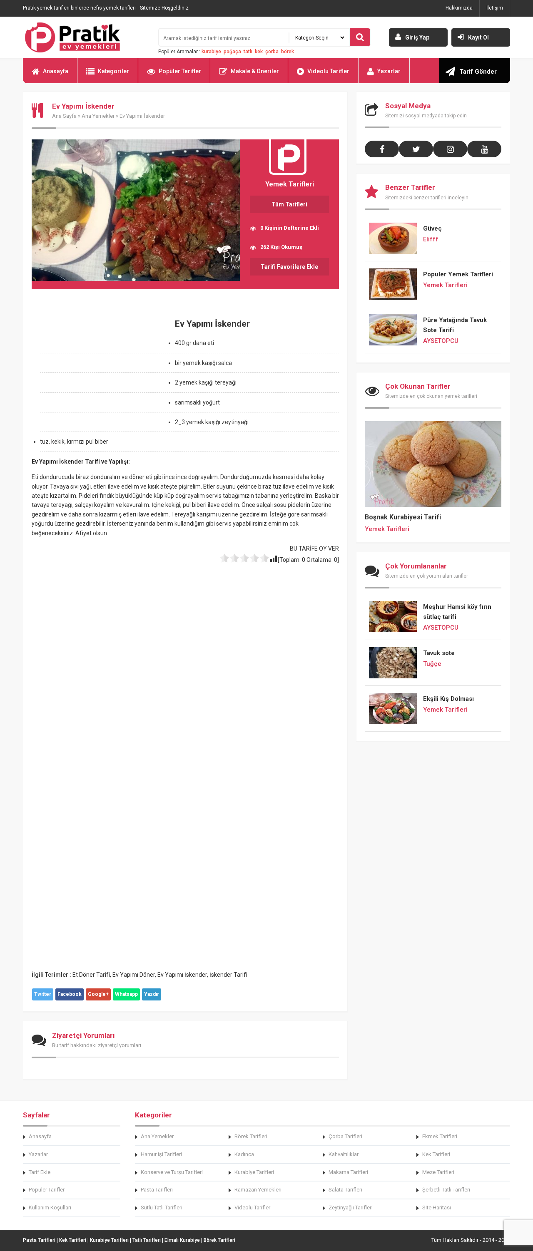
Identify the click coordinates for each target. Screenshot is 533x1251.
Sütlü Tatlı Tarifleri (161, 1207)
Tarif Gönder (478, 71)
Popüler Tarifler (180, 71)
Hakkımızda (459, 8)
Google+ (98, 994)
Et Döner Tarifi (91, 974)
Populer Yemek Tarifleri (458, 274)
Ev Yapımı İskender (182, 974)
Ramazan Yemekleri (257, 1189)
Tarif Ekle (39, 1172)
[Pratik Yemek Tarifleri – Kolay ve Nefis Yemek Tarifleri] (85, 37)
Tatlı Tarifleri (146, 1240)
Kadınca (244, 1154)
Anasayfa (55, 71)
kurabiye (211, 52)
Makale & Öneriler (255, 71)
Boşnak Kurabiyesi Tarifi (403, 517)
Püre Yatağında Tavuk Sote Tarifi (455, 325)
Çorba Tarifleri (345, 1136)
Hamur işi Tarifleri (161, 1154)
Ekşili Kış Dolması (448, 698)
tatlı (248, 52)
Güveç (432, 228)
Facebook (69, 994)
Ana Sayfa (64, 116)
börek (287, 52)
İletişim (494, 8)
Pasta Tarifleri (157, 1189)
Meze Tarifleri (438, 1172)
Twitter (42, 994)
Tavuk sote (439, 653)
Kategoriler (113, 71)
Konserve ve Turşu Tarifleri (172, 1172)
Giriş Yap (417, 37)
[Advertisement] (102, 371)
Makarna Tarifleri (348, 1172)
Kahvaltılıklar (344, 1154)
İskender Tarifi (228, 974)
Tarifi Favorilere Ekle (289, 266)
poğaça (232, 52)
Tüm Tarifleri (289, 204)
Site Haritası (436, 1207)
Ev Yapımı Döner (133, 974)
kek (259, 52)
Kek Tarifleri (436, 1154)
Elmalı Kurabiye (182, 1240)
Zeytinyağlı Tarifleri (351, 1207)
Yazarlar (389, 71)
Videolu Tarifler (328, 71)
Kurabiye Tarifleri (254, 1172)
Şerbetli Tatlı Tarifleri (446, 1189)
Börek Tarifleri (250, 1136)
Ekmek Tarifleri (439, 1136)
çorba (272, 52)
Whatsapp (126, 994)
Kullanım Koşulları (50, 1207)
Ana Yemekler (98, 116)
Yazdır (151, 994)
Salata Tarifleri (345, 1189)
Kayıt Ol (478, 37)
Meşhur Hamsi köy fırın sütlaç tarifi (457, 612)
